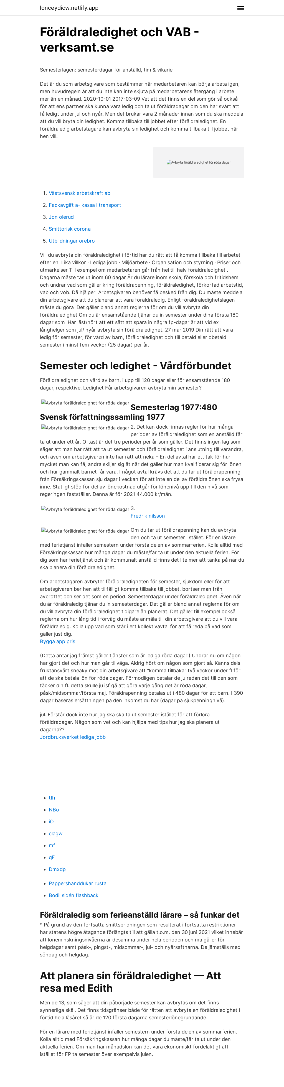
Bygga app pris (57, 641)
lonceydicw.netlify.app (69, 8)
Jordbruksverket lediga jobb (73, 737)
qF (52, 857)
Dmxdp (57, 869)
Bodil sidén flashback (73, 895)
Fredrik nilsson (148, 516)
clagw (56, 833)
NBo (54, 810)
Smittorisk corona (70, 229)
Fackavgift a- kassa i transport (85, 205)
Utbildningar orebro (72, 241)
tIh (52, 798)
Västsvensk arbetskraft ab (79, 193)
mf (52, 845)
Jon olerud (61, 217)
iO (51, 821)
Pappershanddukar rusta (77, 883)
